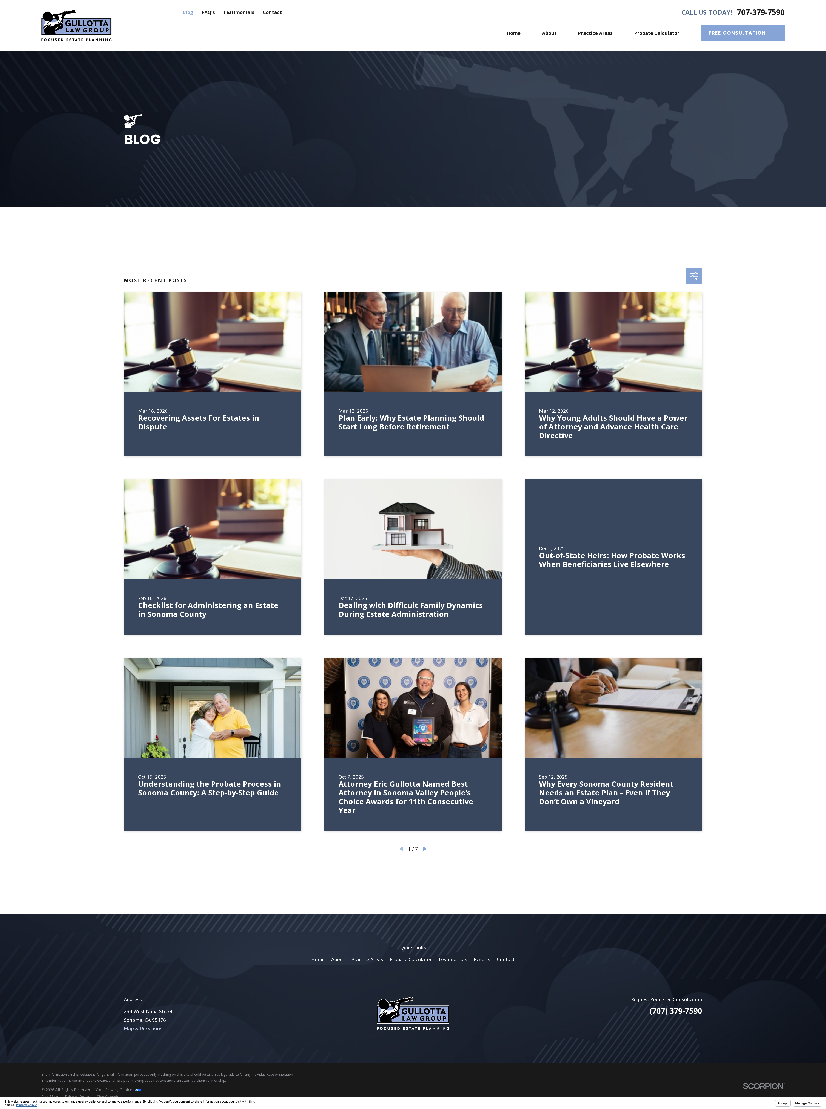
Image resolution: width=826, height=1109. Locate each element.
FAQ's (208, 12)
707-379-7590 (761, 12)
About (338, 959)
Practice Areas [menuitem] (595, 33)
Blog (188, 12)
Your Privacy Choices (115, 1089)
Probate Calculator (411, 959)
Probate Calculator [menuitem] (656, 33)
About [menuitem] (549, 33)
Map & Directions (143, 1028)
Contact (272, 12)
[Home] (76, 25)
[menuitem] (49, 1096)
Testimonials (238, 12)
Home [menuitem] (514, 33)
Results (482, 959)
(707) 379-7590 (676, 1011)
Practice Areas (367, 959)
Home (318, 959)
